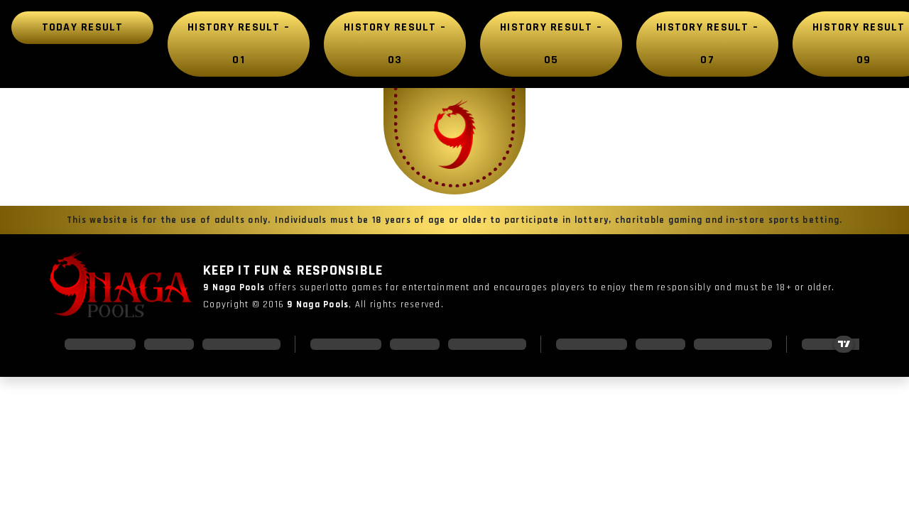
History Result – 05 (551, 43)
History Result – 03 (395, 43)
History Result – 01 (238, 43)
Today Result (83, 27)
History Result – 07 (707, 43)
